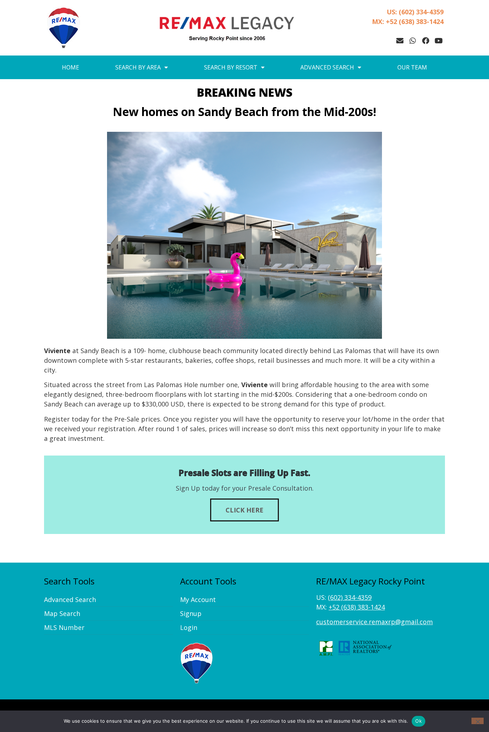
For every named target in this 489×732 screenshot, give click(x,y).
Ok (418, 721)
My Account (198, 599)
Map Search (62, 613)
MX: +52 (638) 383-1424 (408, 21)
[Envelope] (400, 41)
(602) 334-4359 (350, 597)
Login (188, 627)
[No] (477, 721)
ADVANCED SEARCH (327, 67)
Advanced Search (70, 599)
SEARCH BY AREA (138, 67)
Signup (191, 613)
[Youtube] (439, 41)
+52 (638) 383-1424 (357, 607)
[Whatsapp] (413, 41)
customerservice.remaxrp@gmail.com (374, 621)
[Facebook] (426, 41)
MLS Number (64, 627)
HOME (70, 67)
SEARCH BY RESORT (230, 67)
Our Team (412, 67)
